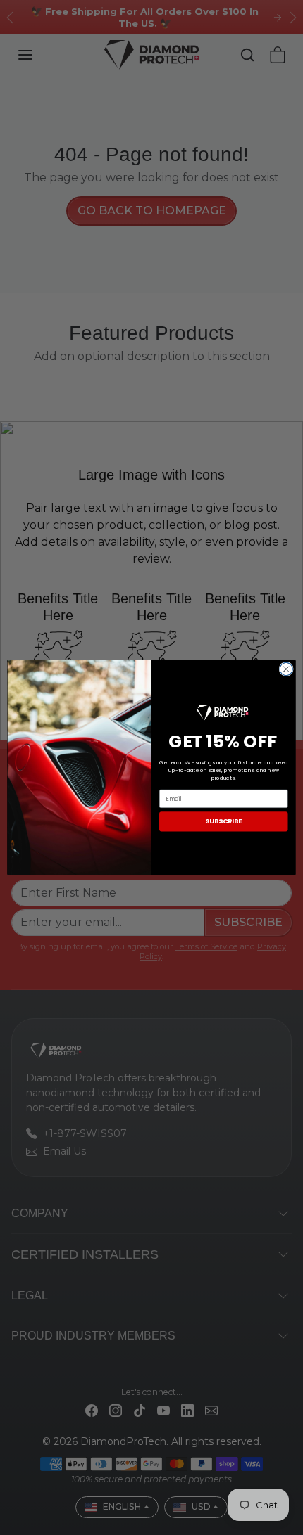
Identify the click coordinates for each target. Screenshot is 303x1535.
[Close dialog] (286, 668)
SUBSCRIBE (223, 821)
